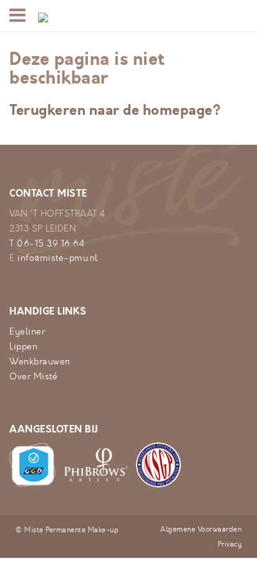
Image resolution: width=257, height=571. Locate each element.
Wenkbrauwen (39, 362)
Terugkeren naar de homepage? (115, 110)
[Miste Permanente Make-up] (43, 15)
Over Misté (33, 377)
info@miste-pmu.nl (57, 258)
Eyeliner (27, 332)
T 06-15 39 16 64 (46, 244)
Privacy (230, 544)
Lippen (23, 347)
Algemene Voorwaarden (200, 529)
